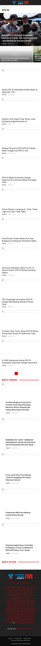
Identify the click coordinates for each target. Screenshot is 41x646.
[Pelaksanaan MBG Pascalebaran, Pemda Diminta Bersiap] (20, 501)
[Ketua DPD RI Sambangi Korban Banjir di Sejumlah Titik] (20, 78)
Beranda (4, 7)
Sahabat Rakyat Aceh (22, 587)
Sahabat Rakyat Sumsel (21, 595)
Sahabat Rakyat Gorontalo (25, 617)
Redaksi (4, 43)
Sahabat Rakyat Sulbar (22, 615)
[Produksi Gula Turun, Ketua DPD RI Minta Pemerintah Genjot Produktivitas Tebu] (20, 320)
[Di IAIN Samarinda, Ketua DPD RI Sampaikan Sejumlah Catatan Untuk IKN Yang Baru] (20, 349)
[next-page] (24, 373)
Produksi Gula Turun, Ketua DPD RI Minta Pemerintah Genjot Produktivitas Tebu (20, 332)
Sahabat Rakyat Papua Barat (24, 623)
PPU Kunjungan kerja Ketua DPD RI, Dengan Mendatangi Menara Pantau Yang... (17, 301)
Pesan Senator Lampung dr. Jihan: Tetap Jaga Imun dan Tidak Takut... (19, 210)
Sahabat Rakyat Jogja (22, 603)
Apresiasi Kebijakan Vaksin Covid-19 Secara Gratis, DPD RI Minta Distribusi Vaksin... (19, 270)
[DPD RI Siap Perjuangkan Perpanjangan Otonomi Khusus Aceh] (16, 58)
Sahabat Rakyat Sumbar (24, 591)
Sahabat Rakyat (10, 587)
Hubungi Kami (27, 638)
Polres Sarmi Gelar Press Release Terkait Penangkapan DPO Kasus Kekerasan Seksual (18, 477)
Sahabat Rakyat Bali (22, 605)
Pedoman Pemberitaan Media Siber (20, 640)
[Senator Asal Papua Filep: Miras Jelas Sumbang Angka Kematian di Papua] (20, 107)
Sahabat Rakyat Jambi (15, 593)
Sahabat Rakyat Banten (21, 599)
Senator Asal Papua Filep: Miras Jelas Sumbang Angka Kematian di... (18, 120)
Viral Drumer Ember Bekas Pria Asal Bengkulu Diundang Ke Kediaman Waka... (20, 239)
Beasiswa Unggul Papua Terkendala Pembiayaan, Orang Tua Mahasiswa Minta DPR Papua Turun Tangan (19, 547)
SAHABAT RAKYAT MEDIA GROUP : (20, 583)
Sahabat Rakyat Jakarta (22, 601)
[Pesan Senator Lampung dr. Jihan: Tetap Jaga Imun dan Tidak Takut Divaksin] (20, 198)
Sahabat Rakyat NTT (21, 607)
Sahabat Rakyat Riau (22, 589)
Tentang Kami (18, 638)
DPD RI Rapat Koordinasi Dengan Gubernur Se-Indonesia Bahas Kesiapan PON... (19, 179)
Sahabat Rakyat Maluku (17, 621)
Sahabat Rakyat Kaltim (22, 611)
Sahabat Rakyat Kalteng (22, 609)
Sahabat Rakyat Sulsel (22, 613)
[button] (3, 2)
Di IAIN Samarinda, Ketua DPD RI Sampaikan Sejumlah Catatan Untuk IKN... (20, 361)
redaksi (4, 185)
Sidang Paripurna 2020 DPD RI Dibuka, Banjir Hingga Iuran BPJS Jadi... (19, 149)
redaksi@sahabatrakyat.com (25, 629)
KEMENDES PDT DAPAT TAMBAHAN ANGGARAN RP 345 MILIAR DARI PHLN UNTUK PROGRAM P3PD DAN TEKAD (20, 442)
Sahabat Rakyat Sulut (15, 619)
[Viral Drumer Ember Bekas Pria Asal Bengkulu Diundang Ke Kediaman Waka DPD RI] (20, 227)
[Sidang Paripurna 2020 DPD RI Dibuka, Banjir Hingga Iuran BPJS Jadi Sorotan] (20, 137)
